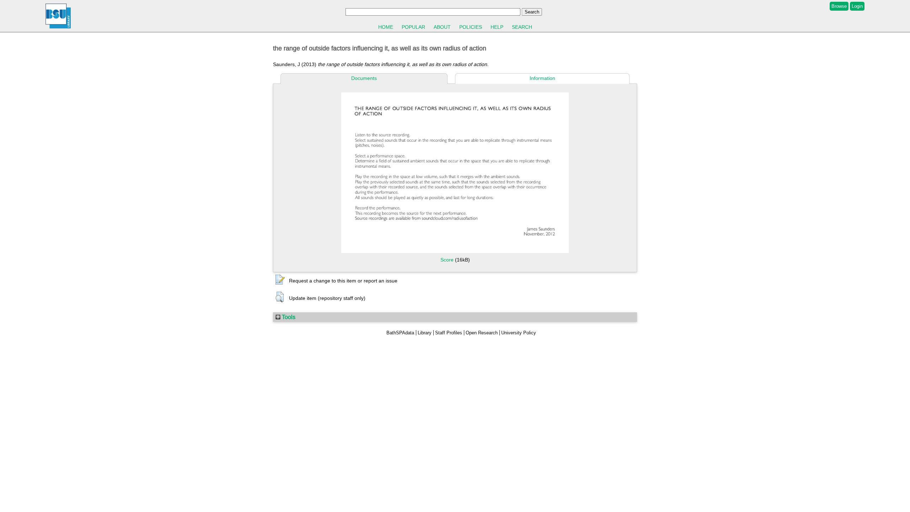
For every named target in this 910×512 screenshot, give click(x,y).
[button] (280, 280)
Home (385, 27)
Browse (839, 6)
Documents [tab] (364, 78)
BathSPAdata (400, 332)
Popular (413, 27)
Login (857, 6)
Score (447, 260)
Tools (287, 317)
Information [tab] (542, 78)
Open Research (482, 332)
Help (497, 27)
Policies (470, 27)
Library (425, 332)
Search (522, 27)
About (442, 27)
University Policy (518, 332)
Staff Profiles (448, 332)
